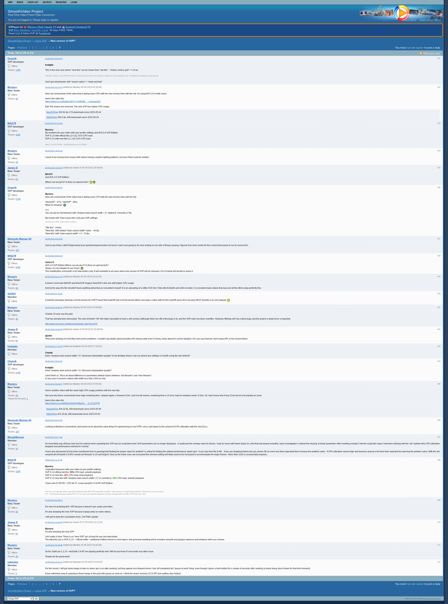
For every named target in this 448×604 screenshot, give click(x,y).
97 (17, 179)
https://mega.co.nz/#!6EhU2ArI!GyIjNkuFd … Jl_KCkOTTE (72, 403)
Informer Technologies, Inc (432, 598)
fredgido (13, 346)
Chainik (12, 58)
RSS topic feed (432, 53)
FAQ (17, 33)
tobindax (13, 562)
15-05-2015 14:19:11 (53, 562)
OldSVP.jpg (51, 117)
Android (70, 27)
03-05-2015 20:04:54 (53, 59)
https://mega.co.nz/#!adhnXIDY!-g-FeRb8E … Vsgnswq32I (72, 101)
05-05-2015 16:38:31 (53, 307)
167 (17, 250)
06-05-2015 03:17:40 (53, 437)
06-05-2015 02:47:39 (53, 420)
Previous (22, 47)
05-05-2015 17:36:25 (53, 346)
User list (32, 2)
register (419, 47)
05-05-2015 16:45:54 (53, 329)
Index (20, 2)
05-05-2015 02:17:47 (53, 277)
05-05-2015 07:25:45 (53, 294)
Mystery (12, 87)
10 (17, 448)
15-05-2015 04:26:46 (53, 545)
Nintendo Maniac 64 (19, 238)
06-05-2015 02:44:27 (53, 384)
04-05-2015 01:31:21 (53, 87)
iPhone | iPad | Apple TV (41, 27)
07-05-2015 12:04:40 (53, 522)
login (409, 47)
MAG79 (12, 123)
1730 (18, 70)
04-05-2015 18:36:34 (53, 168)
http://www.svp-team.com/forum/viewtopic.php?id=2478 (71, 324)
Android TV (83, 27)
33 (17, 99)
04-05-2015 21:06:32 (53, 188)
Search (47, 2)
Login (74, 2)
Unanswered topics (429, 19)
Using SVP (41, 40)
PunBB (414, 598)
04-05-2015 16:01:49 (53, 151)
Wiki (10, 2)
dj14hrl (12, 293)
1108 (18, 135)
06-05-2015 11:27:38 (53, 460)
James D (13, 167)
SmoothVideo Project (25, 11)
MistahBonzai (16, 437)
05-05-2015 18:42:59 (53, 361)
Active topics (409, 19)
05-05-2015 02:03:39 (53, 256)
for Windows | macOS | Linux (28, 30)
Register (61, 2)
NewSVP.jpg (52, 112)
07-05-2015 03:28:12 (53, 500)
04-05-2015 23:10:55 (53, 239)
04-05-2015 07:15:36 (53, 123)
